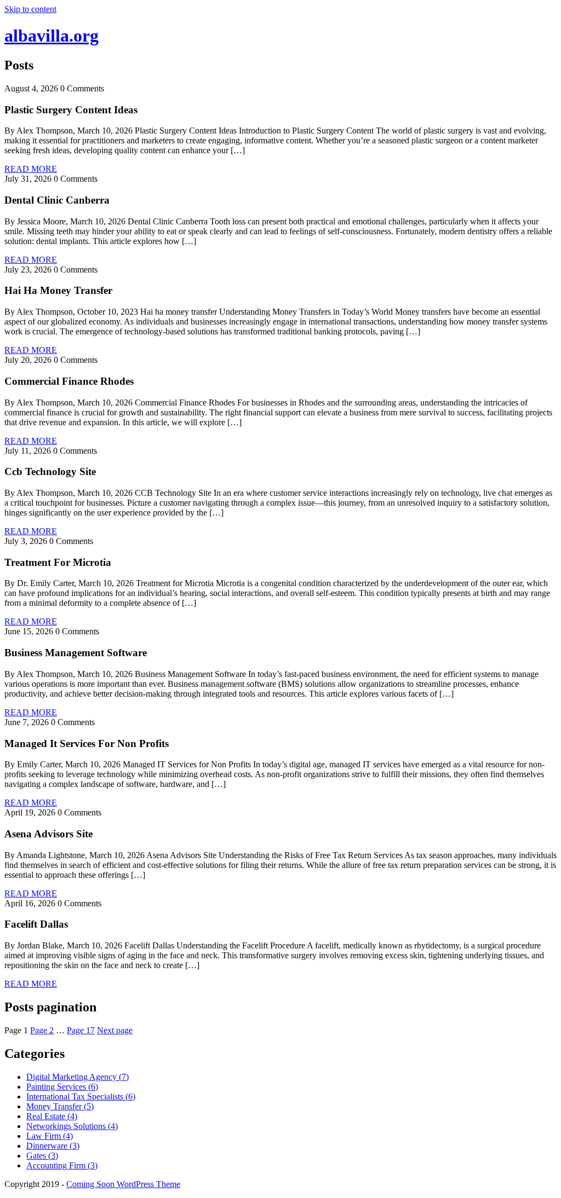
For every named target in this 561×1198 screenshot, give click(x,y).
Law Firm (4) (49, 1136)
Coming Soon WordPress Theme (123, 1184)
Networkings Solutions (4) (72, 1126)
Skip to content (30, 9)
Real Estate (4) (51, 1116)
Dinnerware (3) (52, 1145)
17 (81, 1030)
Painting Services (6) (62, 1086)
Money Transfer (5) (60, 1106)
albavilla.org (51, 35)
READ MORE (30, 168)
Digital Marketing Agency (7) (77, 1076)
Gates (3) (42, 1155)
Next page (115, 1030)
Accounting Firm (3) (62, 1165)
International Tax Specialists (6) (80, 1096)
